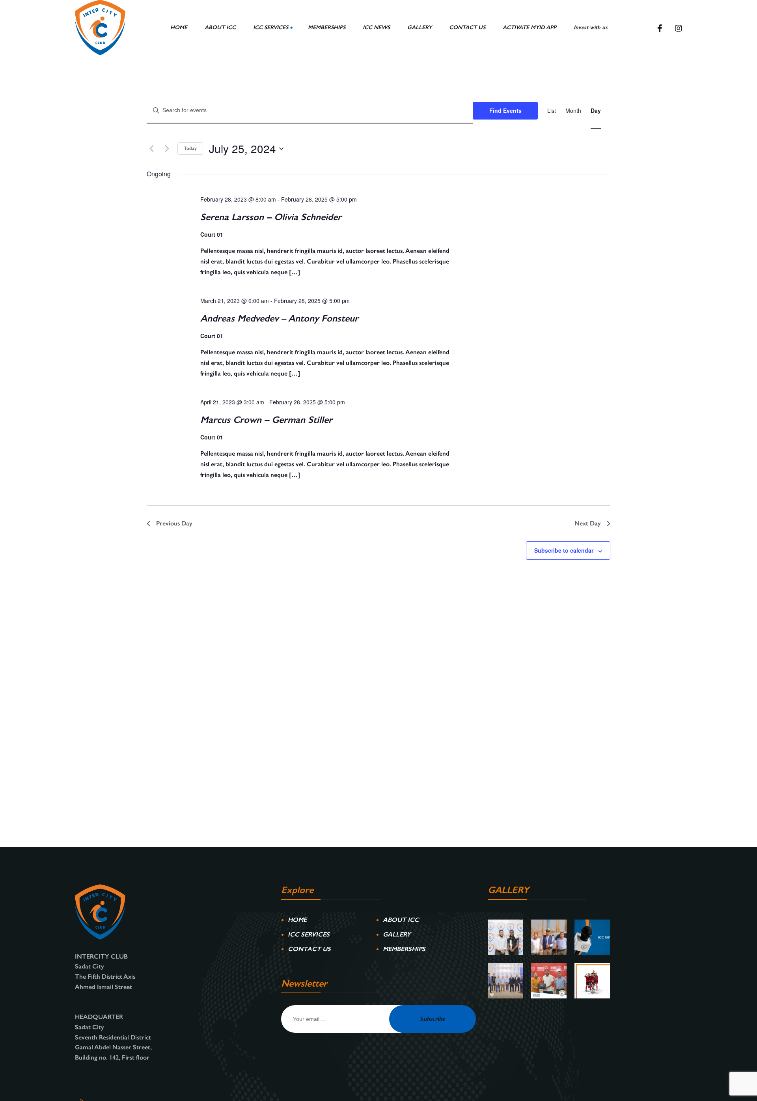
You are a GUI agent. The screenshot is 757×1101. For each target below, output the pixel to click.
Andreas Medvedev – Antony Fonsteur (279, 318)
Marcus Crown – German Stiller (266, 419)
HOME (297, 919)
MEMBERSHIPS (404, 949)
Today (190, 148)
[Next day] (167, 148)
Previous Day (174, 523)
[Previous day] (151, 148)
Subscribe (432, 1018)
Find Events (505, 110)
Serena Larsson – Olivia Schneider (270, 216)
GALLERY (397, 934)
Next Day (587, 523)
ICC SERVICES (309, 934)
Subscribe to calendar (563, 550)
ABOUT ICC (401, 919)
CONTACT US (309, 949)
